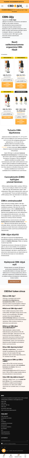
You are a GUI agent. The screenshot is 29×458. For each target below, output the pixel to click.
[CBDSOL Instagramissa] (5, 447)
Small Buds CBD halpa (6, 408)
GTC (2, 430)
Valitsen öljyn (14, 281)
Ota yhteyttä (4, 428)
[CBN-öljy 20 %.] (7, 100)
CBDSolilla (4, 147)
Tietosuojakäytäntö (5, 433)
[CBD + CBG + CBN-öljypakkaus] (21, 100)
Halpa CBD (3, 401)
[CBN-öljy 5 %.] (7, 66)
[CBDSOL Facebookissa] (2, 447)
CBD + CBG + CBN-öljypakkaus (21, 110)
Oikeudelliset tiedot (5, 432)
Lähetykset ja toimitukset (6, 423)
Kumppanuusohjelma (6, 426)
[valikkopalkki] (3, 6)
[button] (27, 440)
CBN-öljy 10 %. (21, 75)
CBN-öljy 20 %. (7, 109)
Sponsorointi (4, 425)
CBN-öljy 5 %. (7, 75)
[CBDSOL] (11, 6)
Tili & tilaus (3, 421)
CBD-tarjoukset (4, 416)
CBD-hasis (3, 406)
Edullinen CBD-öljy (5, 405)
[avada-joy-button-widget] (4, 450)
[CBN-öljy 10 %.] (21, 66)
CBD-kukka (3, 403)
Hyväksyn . (9, 443)
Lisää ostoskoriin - (7, 85)
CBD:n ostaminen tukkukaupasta (8, 410)
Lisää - (7, 117)
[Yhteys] (27, 6)
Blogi (2, 419)
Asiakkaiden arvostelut (6, 418)
